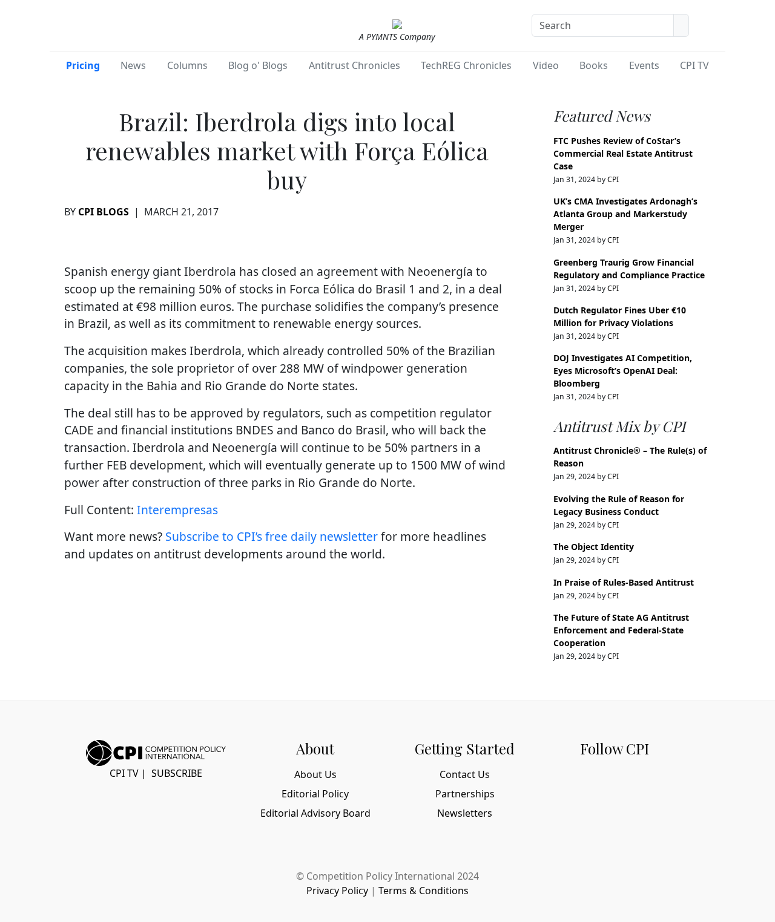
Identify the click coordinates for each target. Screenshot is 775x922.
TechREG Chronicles (466, 65)
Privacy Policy (337, 890)
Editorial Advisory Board (315, 813)
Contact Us (465, 774)
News (133, 65)
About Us (315, 774)
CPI (613, 179)
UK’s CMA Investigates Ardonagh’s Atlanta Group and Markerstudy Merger (625, 213)
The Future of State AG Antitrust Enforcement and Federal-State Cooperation (621, 630)
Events (644, 65)
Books (593, 65)
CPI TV (694, 65)
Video (546, 65)
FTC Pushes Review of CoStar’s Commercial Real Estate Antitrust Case (623, 153)
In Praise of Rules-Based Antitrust (623, 582)
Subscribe (176, 773)
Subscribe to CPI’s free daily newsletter (271, 536)
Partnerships (465, 793)
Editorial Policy (315, 793)
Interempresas (177, 510)
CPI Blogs (103, 211)
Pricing (83, 65)
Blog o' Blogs (258, 65)
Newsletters (464, 813)
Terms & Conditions (423, 890)
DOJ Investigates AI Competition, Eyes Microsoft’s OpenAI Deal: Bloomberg (622, 370)
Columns (187, 65)
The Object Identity (593, 546)
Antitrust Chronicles (354, 65)
